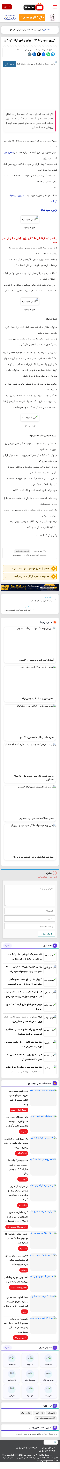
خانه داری (46, 30)
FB (43, 54)
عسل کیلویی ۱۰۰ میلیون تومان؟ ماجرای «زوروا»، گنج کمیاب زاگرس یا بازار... (15, 1301)
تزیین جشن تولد (22, 551)
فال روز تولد (25, 1413)
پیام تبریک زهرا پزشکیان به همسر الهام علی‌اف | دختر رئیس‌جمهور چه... (16, 1143)
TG (53, 54)
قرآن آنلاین (39, 1413)
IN (34, 54)
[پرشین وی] (33, 7)
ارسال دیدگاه (47, 934)
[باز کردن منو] (55, 7)
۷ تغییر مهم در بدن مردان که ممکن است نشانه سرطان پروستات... (16, 1260)
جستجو (7, 6)
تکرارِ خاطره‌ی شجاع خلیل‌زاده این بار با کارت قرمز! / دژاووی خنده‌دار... (16, 1216)
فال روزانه (51, 1413)
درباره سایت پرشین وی (47, 1450)
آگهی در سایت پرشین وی (45, 1418)
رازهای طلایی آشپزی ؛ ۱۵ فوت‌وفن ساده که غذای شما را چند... (16, 1238)
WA (48, 54)
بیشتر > (7, 945)
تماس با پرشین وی (49, 1447)
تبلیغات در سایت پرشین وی (26, 1447)
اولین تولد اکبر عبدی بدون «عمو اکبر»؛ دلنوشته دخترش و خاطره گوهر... (16, 1121)
